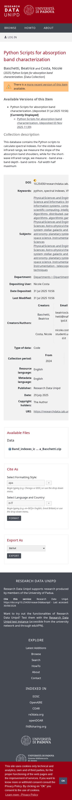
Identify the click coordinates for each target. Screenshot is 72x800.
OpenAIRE (36, 702)
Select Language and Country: (26, 497)
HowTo (36, 666)
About (49, 28)
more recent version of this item (47, 84)
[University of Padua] (39, 14)
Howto (30, 28)
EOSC (36, 696)
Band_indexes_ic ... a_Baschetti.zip (36, 449)
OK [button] (63, 780)
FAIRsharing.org (36, 726)
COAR (36, 708)
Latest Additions (36, 648)
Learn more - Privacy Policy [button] (21, 794)
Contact (36, 678)
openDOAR (36, 720)
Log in (12, 37)
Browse (10, 28)
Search (36, 660)
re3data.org (36, 714)
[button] (49, 483)
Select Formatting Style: (22, 477)
